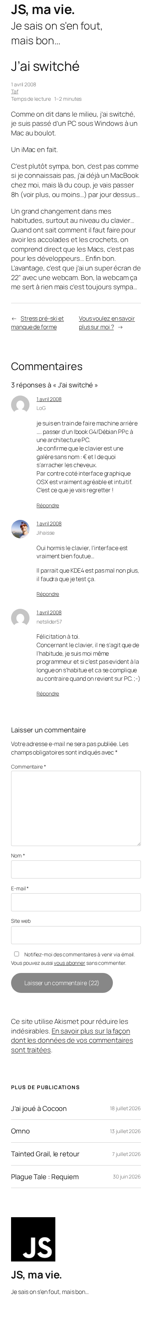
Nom (18, 855)
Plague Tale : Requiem (45, 1177)
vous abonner (69, 962)
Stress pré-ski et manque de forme (37, 322)
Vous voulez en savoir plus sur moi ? (107, 322)
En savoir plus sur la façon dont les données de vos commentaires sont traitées (72, 1040)
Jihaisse (46, 532)
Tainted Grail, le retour (45, 1154)
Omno (20, 1131)
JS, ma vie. (43, 9)
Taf (14, 91)
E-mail (20, 888)
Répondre (48, 505)
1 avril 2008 (49, 399)
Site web (21, 920)
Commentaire (28, 766)
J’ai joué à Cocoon (39, 1108)
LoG (41, 407)
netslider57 (49, 621)
